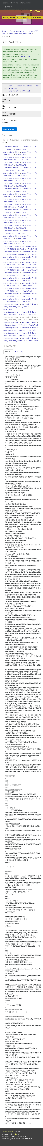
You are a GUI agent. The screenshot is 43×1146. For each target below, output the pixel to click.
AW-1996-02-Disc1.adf (15, 249)
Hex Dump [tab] (19, 352)
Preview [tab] (8, 352)
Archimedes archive (11, 147)
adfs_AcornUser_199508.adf (14, 335)
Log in (9, 7)
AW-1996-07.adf (13, 286)
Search (6, 3)
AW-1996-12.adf (13, 296)
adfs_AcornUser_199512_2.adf (15, 307)
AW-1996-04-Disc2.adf (15, 254)
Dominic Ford (25, 57)
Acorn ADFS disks (29, 304)
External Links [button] (25, 3)
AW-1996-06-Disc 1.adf (15, 270)
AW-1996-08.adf (13, 301)
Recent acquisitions (18, 17)
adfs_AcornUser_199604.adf (14, 330)
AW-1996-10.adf (13, 280)
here (16, 1134)
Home (5, 17)
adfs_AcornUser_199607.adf (20, 34)
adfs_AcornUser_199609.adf (14, 341)
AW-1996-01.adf (13, 259)
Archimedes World (29, 246)
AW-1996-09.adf (13, 275)
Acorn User (26, 147)
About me (14, 3)
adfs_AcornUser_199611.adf (14, 325)
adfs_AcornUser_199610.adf (14, 314)
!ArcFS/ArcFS (21, 149)
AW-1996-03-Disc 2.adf (15, 265)
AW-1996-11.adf (13, 291)
